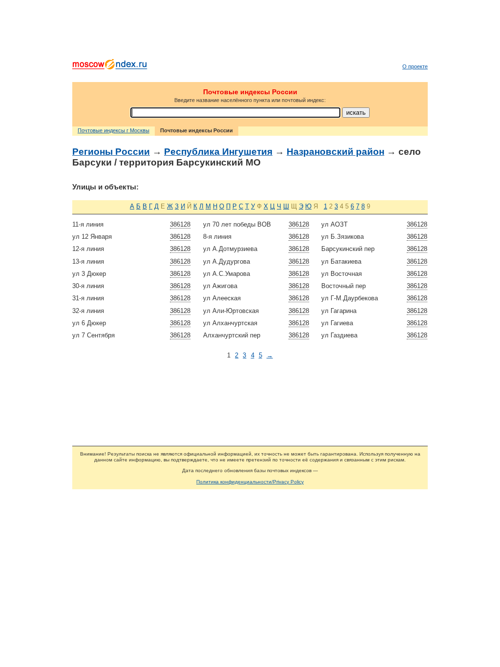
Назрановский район (335, 151)
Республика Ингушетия (218, 151)
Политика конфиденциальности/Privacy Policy (250, 481)
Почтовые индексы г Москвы (113, 130)
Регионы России (111, 151)
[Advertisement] (250, 32)
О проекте (415, 66)
